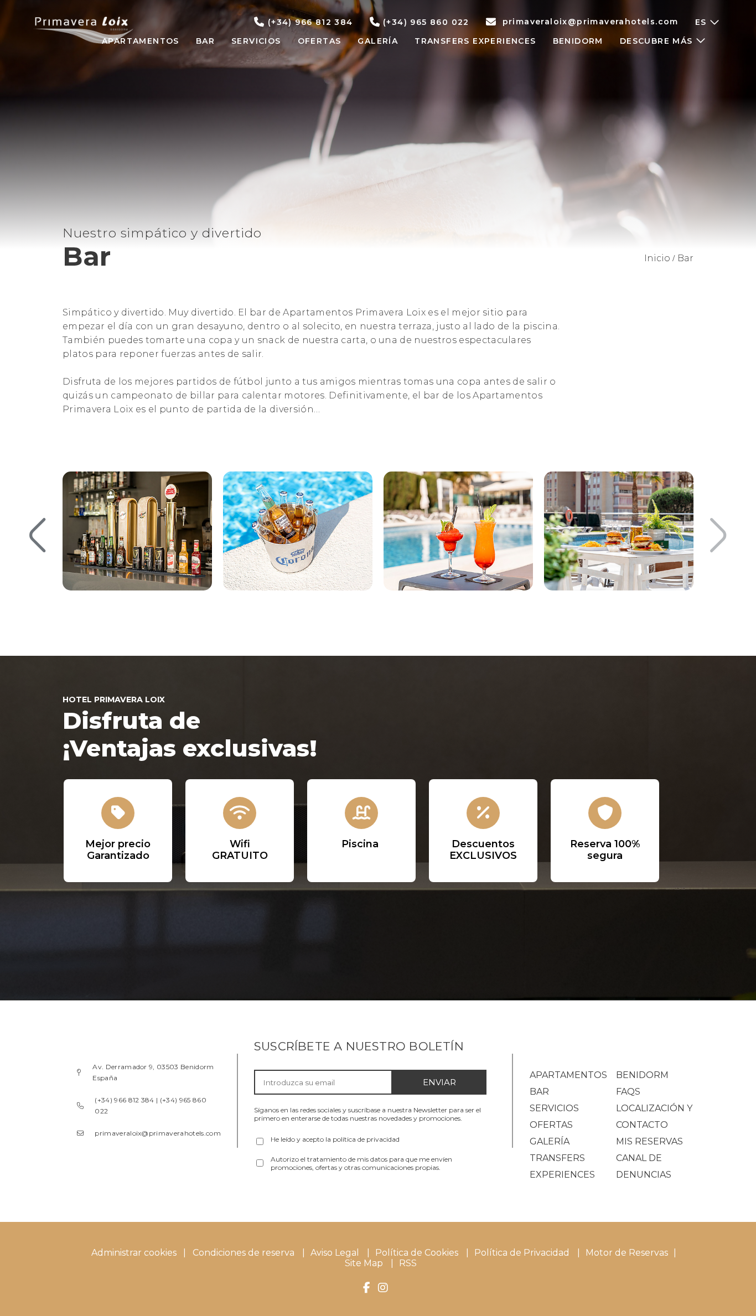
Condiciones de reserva (243, 1252)
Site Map (365, 1263)
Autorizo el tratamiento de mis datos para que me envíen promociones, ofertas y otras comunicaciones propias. (361, 1163)
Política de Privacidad (521, 1252)
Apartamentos (568, 1075)
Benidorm (642, 1075)
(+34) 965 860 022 (426, 22)
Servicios (554, 1108)
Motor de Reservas (627, 1252)
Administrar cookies (134, 1252)
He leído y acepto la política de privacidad (335, 1139)
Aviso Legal (334, 1252)
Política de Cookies (416, 1252)
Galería (549, 1141)
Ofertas (551, 1125)
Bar (539, 1091)
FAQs (628, 1091)
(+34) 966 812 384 (310, 22)
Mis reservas (649, 1141)
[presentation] (37, 536)
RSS (408, 1263)
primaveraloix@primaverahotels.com (591, 22)
